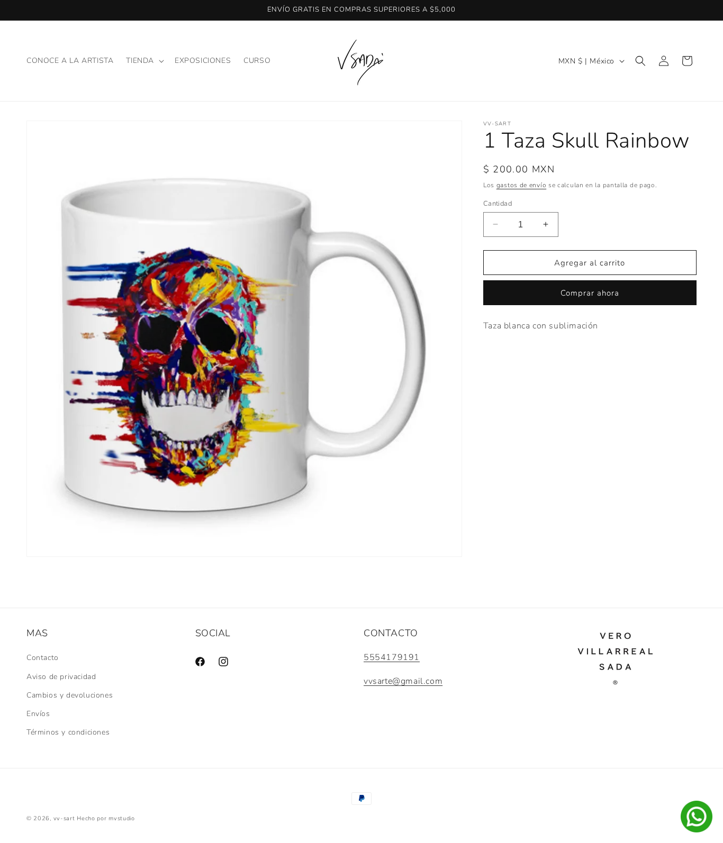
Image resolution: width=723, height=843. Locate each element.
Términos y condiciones (68, 732)
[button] (144, 61)
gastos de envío (521, 185)
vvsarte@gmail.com (403, 681)
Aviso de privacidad (61, 677)
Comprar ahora (590, 293)
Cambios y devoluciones (69, 695)
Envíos (38, 714)
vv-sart (64, 818)
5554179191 (392, 657)
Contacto (42, 658)
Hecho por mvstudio (106, 818)
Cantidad (497, 203)
